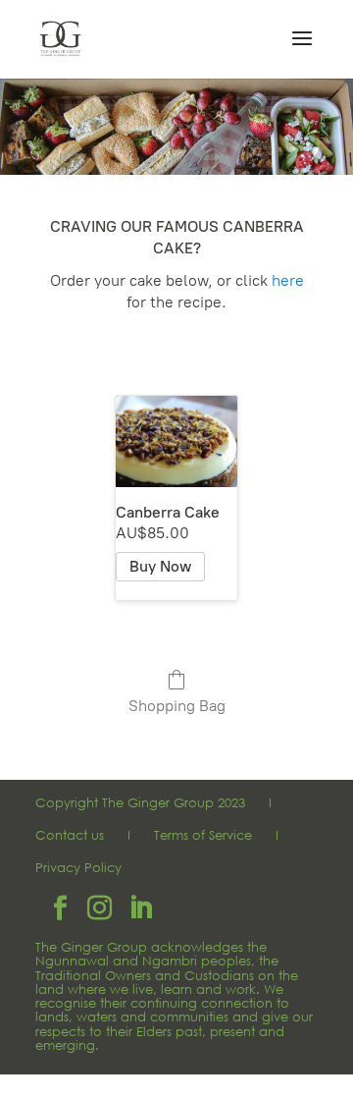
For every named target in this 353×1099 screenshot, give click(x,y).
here (288, 280)
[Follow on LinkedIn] (140, 908)
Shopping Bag (177, 705)
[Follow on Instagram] (99, 908)
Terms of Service (203, 835)
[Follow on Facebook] (59, 908)
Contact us (69, 835)
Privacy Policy (78, 867)
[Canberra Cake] (176, 441)
